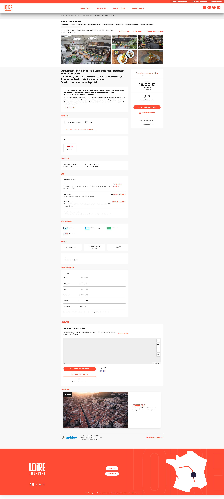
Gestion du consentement (122, 493)
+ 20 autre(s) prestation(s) (147, 100)
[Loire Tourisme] (8, 8)
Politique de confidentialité (105, 493)
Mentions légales (90, 493)
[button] (214, 7)
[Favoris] (209, 7)
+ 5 (151, 57)
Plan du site (135, 493)
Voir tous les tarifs (147, 89)
